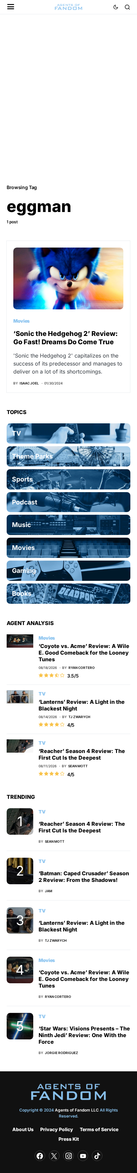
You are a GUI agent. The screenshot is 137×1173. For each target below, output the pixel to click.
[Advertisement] (68, 98)
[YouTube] (82, 1155)
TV (42, 693)
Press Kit (69, 1139)
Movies (21, 321)
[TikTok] (97, 1155)
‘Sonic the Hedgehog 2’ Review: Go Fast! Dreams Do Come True (65, 338)
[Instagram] (68, 1155)
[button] (11, 7)
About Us (23, 1129)
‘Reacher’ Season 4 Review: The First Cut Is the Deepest (82, 754)
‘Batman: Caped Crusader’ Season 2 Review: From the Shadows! (84, 876)
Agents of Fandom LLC (77, 1110)
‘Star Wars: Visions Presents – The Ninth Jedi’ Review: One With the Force (84, 1035)
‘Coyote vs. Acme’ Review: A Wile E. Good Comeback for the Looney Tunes (84, 653)
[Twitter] (54, 1155)
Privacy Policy (56, 1129)
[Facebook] (40, 1155)
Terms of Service (99, 1129)
